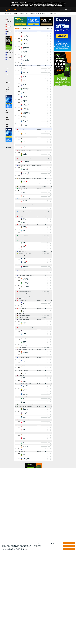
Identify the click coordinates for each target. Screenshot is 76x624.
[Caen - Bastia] (33, 367)
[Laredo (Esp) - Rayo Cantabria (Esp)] (33, 285)
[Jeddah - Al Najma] (33, 193)
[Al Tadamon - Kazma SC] (33, 334)
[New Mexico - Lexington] (33, 155)
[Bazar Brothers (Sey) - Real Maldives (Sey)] (33, 283)
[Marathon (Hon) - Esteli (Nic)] (33, 170)
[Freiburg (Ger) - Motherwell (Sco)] (33, 78)
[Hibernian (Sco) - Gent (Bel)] (33, 121)
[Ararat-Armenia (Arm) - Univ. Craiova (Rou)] (33, 33)
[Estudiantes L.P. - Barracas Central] (33, 208)
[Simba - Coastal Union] (33, 430)
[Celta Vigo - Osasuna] (33, 131)
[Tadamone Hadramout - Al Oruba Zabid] (33, 459)
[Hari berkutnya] (51, 28)
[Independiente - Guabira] (33, 232)
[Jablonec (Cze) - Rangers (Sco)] (33, 70)
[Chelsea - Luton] (33, 303)
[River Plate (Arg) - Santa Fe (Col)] (33, 147)
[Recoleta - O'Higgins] (33, 262)
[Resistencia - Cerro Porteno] (33, 362)
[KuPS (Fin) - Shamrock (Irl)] (33, 68)
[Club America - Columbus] (33, 183)
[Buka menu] (69, 10)
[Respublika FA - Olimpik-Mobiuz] (33, 446)
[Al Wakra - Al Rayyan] (33, 380)
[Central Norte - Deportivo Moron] (33, 201)
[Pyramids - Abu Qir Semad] (33, 344)
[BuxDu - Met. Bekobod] (33, 448)
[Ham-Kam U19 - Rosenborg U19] (33, 354)
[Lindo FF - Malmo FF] (33, 417)
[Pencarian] (61, 10)
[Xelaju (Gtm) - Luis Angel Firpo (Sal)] (33, 175)
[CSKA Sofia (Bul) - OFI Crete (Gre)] (33, 54)
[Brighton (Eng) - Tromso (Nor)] (33, 115)
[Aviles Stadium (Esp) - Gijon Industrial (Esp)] (33, 288)
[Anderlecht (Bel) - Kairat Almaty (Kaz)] (33, 60)
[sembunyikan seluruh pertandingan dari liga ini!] (51, 31)
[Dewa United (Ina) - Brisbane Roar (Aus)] (33, 277)
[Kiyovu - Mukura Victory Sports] (33, 399)
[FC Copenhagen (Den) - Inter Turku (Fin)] (33, 86)
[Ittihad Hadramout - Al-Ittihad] (33, 456)
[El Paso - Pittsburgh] (33, 152)
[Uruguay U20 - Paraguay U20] (33, 272)
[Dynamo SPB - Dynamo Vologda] (33, 394)
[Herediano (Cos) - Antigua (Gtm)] (33, 167)
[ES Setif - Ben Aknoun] (33, 139)
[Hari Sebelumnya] (44, 28)
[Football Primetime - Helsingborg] (33, 411)
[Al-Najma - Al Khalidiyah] (33, 219)
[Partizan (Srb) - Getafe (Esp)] (33, 126)
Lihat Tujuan (69, 548)
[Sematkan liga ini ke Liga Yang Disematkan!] (25, 137)
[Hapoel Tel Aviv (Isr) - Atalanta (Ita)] (33, 105)
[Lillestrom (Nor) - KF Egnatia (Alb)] (33, 41)
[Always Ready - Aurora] (33, 229)
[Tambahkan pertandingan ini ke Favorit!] (16, 33)
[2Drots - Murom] (33, 391)
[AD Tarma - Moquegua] (33, 372)
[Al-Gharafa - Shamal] (33, 378)
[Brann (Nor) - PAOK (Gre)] (33, 83)
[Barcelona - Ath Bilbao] (33, 134)
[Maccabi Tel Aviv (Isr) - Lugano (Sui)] (33, 73)
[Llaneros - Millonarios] (33, 324)
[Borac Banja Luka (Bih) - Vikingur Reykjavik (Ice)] (33, 113)
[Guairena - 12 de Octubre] (33, 359)
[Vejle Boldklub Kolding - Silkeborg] (33, 267)
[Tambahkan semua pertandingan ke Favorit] (16, 31)
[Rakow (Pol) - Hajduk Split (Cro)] (33, 97)
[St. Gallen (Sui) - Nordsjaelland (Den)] (33, 107)
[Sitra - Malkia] (33, 221)
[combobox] (48, 28)
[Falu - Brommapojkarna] (33, 409)
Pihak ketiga (26, 549)
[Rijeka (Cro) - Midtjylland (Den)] (33, 118)
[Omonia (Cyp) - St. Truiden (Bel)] (33, 44)
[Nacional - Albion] (33, 438)
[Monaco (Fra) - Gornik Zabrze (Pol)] (33, 81)
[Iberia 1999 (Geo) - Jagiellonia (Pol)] (33, 36)
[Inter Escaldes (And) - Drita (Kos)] (33, 91)
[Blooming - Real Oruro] (33, 227)
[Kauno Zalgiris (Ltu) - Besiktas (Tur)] (33, 38)
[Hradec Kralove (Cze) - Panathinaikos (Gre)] (33, 89)
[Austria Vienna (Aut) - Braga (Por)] (33, 110)
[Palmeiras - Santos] (33, 243)
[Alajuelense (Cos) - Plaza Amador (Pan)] (33, 173)
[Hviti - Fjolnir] (33, 310)
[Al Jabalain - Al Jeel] (33, 190)
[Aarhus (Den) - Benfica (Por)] (33, 52)
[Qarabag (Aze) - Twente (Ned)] (33, 75)
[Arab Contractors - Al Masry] (33, 342)
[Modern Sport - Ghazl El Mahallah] (33, 339)
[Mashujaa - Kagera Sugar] (33, 427)
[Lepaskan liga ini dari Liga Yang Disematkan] (31, 31)
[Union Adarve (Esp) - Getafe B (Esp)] (33, 280)
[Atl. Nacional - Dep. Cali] (33, 321)
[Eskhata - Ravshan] (33, 422)
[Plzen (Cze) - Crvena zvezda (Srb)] (33, 46)
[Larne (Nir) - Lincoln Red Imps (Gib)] (33, 123)
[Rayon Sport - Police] (33, 401)
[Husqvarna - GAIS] (33, 414)
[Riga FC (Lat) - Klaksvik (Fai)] (33, 99)
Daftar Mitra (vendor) (37, 546)
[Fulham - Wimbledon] (33, 305)
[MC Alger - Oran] (33, 142)
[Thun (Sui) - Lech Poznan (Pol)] (33, 57)
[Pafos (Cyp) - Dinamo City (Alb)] (33, 94)
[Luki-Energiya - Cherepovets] (33, 388)
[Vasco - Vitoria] (33, 245)
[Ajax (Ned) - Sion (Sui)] (33, 102)
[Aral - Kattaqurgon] (33, 443)
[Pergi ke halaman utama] (13, 10)
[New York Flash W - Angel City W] (33, 162)
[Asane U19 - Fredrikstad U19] (33, 351)
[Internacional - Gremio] (33, 248)
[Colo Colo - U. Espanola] (33, 259)
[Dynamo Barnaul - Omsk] (33, 386)
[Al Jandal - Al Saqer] (33, 196)
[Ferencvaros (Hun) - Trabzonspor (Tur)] (33, 62)
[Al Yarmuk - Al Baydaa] (33, 453)
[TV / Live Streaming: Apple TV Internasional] (39, 183)
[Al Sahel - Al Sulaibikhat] (33, 331)
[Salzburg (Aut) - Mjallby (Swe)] (33, 49)
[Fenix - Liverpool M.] (33, 435)
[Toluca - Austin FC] (33, 180)
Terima (69, 543)
